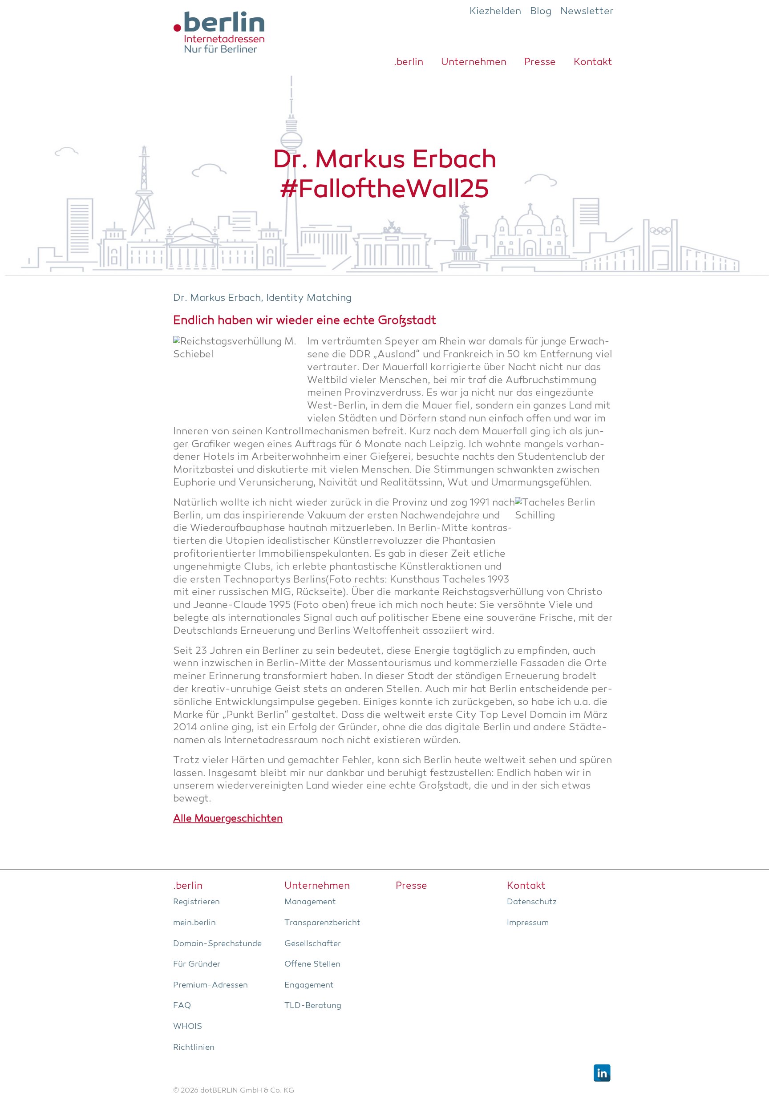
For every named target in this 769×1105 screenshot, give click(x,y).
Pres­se (540, 62)
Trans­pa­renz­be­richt (322, 923)
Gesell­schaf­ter (312, 944)
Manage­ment (310, 902)
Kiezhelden (495, 11)
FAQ (182, 1006)
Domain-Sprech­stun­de (217, 944)
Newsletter (587, 11)
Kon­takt (593, 62)
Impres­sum (528, 923)
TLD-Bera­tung (312, 1006)
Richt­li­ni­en (194, 1048)
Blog (540, 11)
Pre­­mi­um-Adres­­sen (210, 985)
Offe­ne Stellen (312, 964)
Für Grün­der (196, 964)
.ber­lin (408, 62)
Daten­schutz (532, 902)
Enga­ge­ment (309, 985)
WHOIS (187, 1027)
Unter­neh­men (473, 62)
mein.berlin (194, 923)
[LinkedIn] (602, 1073)
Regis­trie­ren (196, 902)
